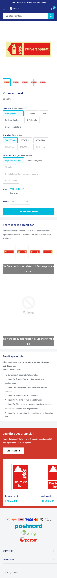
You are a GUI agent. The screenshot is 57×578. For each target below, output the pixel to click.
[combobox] (25, 16)
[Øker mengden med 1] (27, 201)
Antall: (6, 201)
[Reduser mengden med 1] (13, 201)
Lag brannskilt (13, 450)
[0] (52, 8)
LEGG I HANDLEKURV (28, 211)
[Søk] (51, 16)
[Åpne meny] (4, 9)
